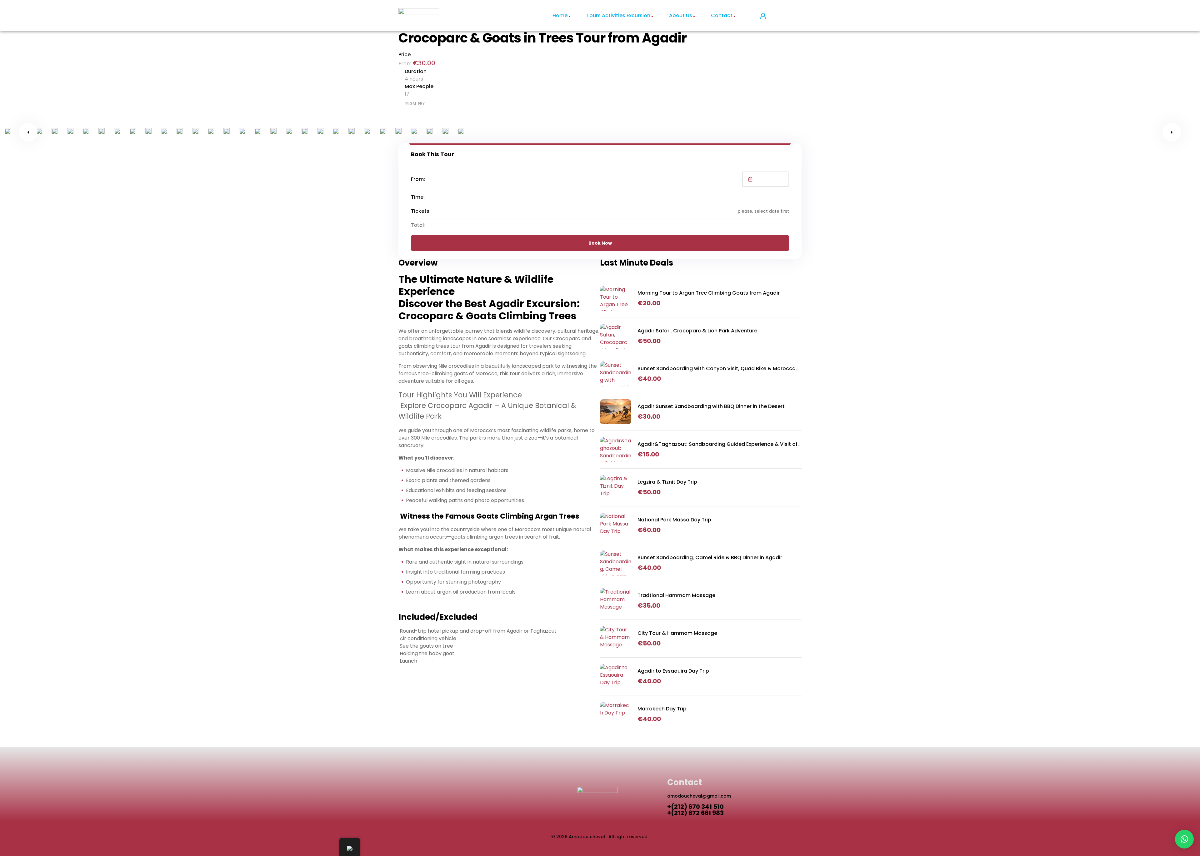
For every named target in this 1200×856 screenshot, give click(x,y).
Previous (28, 132)
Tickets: (421, 211)
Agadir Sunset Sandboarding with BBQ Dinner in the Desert (711, 406)
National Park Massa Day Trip (674, 519)
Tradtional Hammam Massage (676, 595)
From (405, 63)
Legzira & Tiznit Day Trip (667, 481)
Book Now (600, 243)
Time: (418, 197)
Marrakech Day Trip (662, 708)
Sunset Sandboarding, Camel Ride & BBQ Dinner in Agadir (710, 557)
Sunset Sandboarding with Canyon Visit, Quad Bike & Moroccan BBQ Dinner (718, 368)
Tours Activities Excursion (618, 15)
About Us (680, 15)
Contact (721, 15)
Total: (418, 225)
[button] (1184, 839)
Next (1171, 132)
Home (560, 15)
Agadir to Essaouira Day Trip (673, 670)
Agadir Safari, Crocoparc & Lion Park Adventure (697, 330)
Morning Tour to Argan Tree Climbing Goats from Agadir (709, 292)
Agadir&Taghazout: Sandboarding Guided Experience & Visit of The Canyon (718, 444)
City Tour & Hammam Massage (677, 633)
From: (418, 179)
